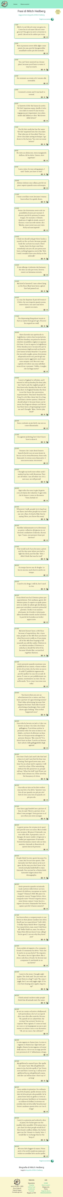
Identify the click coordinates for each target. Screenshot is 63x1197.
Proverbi (31, 1191)
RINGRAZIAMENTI (45, 1193)
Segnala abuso (45, 1191)
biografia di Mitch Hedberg (34, 1170)
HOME (46, 1183)
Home (15, 4)
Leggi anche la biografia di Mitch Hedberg (32, 15)
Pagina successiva (45, 19)
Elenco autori (25, 4)
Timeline (31, 1185)
